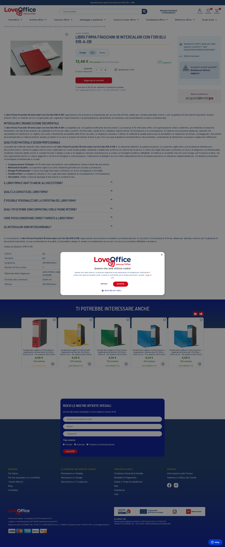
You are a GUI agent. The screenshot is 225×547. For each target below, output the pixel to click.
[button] (112, 290)
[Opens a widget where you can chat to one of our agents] (215, 542)
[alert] (112, 273)
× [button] (162, 255)
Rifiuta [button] (104, 284)
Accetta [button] (120, 284)
